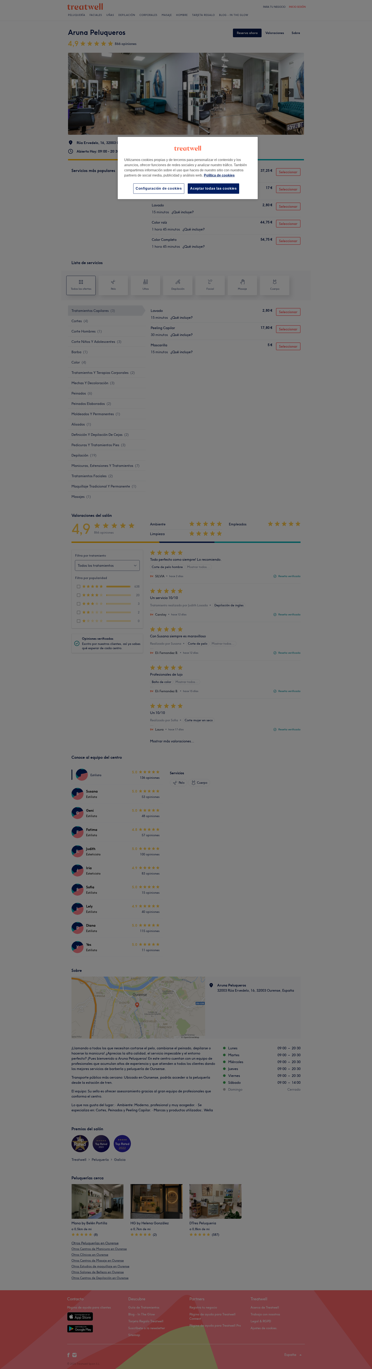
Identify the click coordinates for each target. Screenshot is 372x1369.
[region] (188, 168)
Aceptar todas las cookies (213, 188)
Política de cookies (219, 175)
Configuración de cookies (159, 188)
